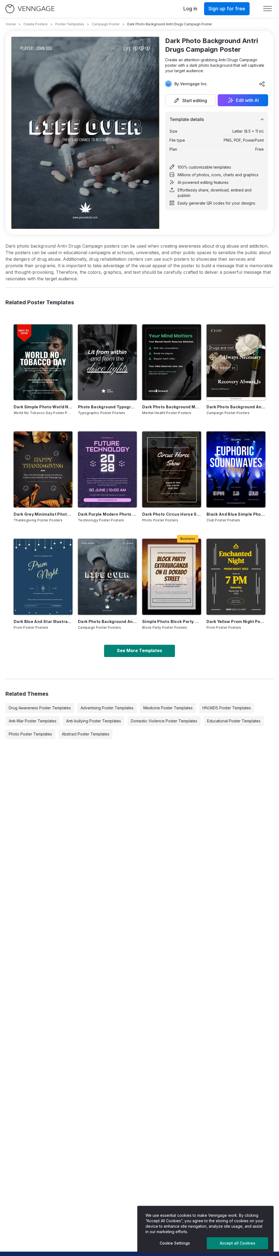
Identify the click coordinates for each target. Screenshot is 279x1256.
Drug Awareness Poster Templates (40, 707)
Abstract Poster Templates (85, 734)
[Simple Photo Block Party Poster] (171, 577)
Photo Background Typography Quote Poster (107, 407)
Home (11, 24)
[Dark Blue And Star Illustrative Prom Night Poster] (43, 577)
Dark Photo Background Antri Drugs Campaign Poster (107, 621)
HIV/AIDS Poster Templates (226, 707)
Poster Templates (69, 24)
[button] (190, 100)
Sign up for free (226, 8)
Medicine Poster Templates (168, 707)
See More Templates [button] (139, 650)
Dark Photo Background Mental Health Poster (171, 407)
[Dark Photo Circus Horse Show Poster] (171, 469)
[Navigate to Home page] (29, 8)
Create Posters (35, 24)
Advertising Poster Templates (107, 707)
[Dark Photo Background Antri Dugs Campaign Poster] (236, 362)
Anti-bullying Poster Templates (93, 721)
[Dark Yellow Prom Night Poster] (236, 577)
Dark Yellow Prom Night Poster (236, 621)
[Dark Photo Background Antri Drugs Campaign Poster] (107, 577)
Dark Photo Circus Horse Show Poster (171, 514)
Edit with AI (247, 100)
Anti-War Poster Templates (32, 721)
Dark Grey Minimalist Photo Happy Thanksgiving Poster (43, 514)
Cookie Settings (175, 1243)
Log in (190, 8)
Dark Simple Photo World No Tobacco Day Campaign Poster (43, 407)
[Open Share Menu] (262, 84)
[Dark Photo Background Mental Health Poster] (171, 362)
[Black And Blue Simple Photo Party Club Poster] (236, 469)
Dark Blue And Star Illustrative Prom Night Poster (43, 621)
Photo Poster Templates (30, 734)
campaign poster (106, 24)
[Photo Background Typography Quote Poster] (107, 362)
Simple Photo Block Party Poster (171, 621)
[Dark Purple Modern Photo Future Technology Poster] (107, 469)
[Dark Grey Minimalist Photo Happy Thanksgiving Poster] (43, 469)
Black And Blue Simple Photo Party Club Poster (236, 514)
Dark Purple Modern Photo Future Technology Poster (107, 514)
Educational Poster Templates (233, 721)
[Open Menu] (268, 9)
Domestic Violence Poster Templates (164, 721)
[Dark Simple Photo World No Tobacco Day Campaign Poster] (43, 362)
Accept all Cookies (237, 1243)
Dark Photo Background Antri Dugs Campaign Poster (236, 407)
